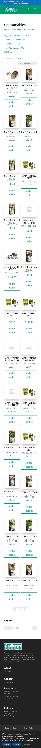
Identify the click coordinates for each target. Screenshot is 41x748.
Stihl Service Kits (11, 52)
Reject (17, 744)
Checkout (16, 728)
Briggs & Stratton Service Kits (16, 35)
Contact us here (9, 682)
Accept (6, 744)
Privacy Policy (8, 714)
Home (6, 29)
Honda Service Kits (12, 44)
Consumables (16, 29)
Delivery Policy (9, 716)
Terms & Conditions (10, 711)
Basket (7, 728)
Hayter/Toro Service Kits (14, 39)
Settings (27, 744)
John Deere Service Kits (14, 48)
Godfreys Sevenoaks (11, 692)
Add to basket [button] (11, 104)
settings (29, 740)
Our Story (7, 671)
